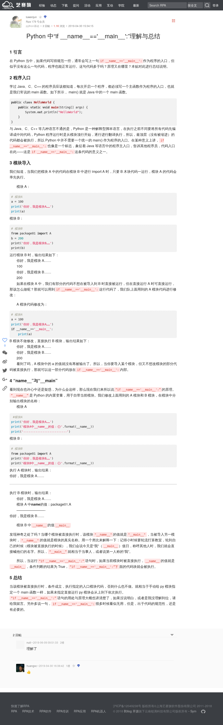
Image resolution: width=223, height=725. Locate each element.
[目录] (173, 21)
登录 (216, 5)
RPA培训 (63, 711)
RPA (14, 711)
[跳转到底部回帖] (172, 635)
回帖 (46, 26)
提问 (76, 5)
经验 (42, 5)
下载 (65, 5)
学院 (121, 5)
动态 (53, 5)
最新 (136, 5)
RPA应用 (80, 711)
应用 (99, 5)
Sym (193, 711)
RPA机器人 (98, 711)
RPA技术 (28, 711)
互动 (110, 5)
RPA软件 (45, 711)
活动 (87, 5)
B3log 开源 (131, 711)
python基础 (32, 26)
